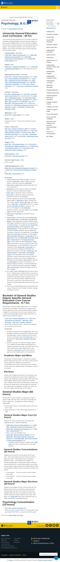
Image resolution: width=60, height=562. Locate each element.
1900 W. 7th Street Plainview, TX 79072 (43, 543)
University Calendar (51, 44)
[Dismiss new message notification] (58, 552)
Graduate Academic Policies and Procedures (51, 97)
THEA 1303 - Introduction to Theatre (24, 105)
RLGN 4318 (29, 236)
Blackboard (17, 542)
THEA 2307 (23, 204)
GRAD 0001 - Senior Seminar (13, 173)
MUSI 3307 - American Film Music (14, 103)
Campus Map (50, 37)
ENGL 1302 (19, 185)
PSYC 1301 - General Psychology (14, 508)
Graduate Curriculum (52, 106)
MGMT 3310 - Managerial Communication (17, 429)
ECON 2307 (10, 189)
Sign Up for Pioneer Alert (7, 545)
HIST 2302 (18, 213)
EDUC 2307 (10, 193)
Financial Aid (49, 57)
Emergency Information (15, 555)
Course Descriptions (52, 114)
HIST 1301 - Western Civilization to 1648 (16, 128)
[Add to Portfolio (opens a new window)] (32, 20)
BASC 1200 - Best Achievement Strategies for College (19, 168)
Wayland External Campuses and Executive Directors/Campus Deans (51, 125)
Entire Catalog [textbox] (50, 22)
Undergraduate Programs (50, 72)
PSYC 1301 (10, 195)
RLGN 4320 (31, 238)
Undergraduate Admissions (50, 51)
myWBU (16, 540)
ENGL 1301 (10, 185)
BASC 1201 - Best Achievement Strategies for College (21, 170)
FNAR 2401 (27, 208)
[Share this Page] (34, 20)
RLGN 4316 (13, 236)
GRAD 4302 (14, 496)
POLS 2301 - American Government (15, 156)
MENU (4, 7)
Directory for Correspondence (50, 132)
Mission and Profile (51, 47)
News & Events (5, 542)
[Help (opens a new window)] (37, 20)
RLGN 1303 (26, 260)
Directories (4, 540)
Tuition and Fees (50, 55)
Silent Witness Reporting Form (9, 547)
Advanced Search (51, 28)
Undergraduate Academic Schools (51, 77)
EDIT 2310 (13, 335)
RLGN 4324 (15, 239)
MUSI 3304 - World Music (23, 99)
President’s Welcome (52, 34)
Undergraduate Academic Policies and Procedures (52, 66)
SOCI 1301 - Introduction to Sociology (27, 86)
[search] (57, 7)
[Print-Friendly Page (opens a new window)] (35, 20)
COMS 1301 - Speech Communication (15, 55)
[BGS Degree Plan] (29, 22)
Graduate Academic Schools (51, 103)
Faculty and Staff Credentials (51, 118)
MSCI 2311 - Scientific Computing (21, 322)
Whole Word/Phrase (52, 26)
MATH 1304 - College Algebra (13, 115)
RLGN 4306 (24, 238)
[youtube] (54, 525)
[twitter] (47, 525)
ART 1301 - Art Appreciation (12, 94)
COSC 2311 (27, 331)
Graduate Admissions (52, 90)
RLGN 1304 (12, 262)
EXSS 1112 (22, 271)
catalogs (11, 560)
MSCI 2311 (29, 337)
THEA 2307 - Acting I (10, 107)
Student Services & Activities (51, 61)
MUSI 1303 (20, 200)
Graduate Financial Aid (52, 93)
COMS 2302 (28, 183)
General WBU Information (50, 41)
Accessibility (4, 555)
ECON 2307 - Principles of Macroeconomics (17, 76)
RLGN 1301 (10, 238)
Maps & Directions (6, 538)
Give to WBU (17, 538)
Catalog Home (50, 31)
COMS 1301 (15, 181)
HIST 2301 (10, 213)
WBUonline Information (49, 86)
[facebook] (50, 525)
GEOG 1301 (17, 350)
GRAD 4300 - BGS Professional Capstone (17, 435)
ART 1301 (27, 202)
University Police (5, 544)
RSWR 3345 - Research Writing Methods (17, 425)
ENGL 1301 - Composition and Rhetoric (15, 66)
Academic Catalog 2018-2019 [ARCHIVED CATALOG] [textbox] (21, 17)
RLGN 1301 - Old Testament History (15, 144)
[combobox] (23, 17)
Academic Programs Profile (52, 110)
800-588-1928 (46, 538)
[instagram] (57, 525)
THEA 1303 (14, 204)
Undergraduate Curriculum (15, 29)
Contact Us (36, 540)
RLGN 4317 (20, 236)
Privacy (24, 555)
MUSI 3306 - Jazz (26, 101)
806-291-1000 (37, 538)
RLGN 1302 (17, 234)
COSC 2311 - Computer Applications (15, 318)
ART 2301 (21, 206)
